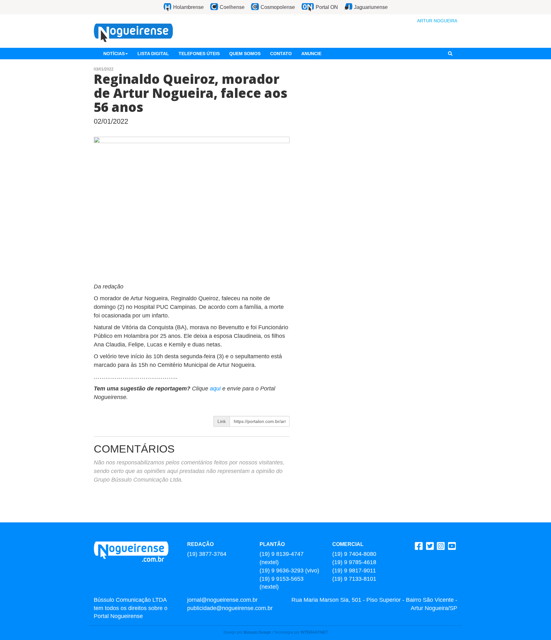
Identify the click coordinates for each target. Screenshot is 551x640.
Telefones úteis (199, 53)
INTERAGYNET (314, 632)
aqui (216, 388)
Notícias (114, 53)
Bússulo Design (257, 632)
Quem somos (245, 53)
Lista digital (153, 53)
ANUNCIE (311, 53)
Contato (281, 53)
